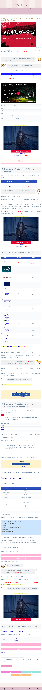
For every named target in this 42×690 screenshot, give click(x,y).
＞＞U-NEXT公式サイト (21, 153)
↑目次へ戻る (3, 652)
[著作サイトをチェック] (11, 672)
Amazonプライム (10, 183)
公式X (17, 640)
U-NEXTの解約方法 (21, 558)
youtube (2, 425)
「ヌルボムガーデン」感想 (22, 649)
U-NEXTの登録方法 (21, 555)
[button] (38, 359)
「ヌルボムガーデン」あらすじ (21, 644)
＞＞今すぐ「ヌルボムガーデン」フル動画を (14, 346)
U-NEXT (12, 75)
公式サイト (17, 638)
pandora (2, 429)
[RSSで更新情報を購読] (21, 675)
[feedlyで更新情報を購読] (31, 672)
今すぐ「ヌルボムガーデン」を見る (21, 394)
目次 (20, 161)
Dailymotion (3, 427)
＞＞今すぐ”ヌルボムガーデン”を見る (21, 151)
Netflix (10, 186)
